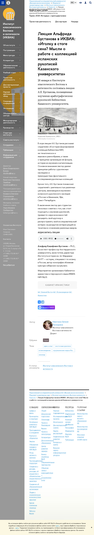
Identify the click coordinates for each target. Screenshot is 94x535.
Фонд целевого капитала (32, 455)
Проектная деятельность (9, 78)
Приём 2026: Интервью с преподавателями (47, 16)
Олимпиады (45, 420)
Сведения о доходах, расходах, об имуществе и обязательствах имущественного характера (35, 473)
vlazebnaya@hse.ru (10, 185)
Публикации (8, 150)
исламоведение (45, 350)
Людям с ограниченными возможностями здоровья (35, 496)
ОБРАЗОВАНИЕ (48, 407)
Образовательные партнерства (47, 463)
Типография (69, 428)
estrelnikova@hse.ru (10, 199)
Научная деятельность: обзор (9, 94)
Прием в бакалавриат (45, 424)
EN (75, 2)
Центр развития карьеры (44, 448)
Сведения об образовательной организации (35, 486)
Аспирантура (8, 60)
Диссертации (61, 21)
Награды (74, 21)
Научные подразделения (58, 412)
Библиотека (69, 411)
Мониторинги (58, 422)
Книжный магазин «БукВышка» (69, 422)
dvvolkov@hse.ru (9, 173)
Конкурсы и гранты (57, 443)
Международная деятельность (10, 121)
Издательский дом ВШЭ (70, 415)
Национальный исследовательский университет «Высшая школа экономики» (56, 393)
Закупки (32, 441)
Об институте (9, 45)
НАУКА (56, 407)
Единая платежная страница (33, 505)
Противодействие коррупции (35, 462)
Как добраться (9, 265)
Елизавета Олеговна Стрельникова (10, 195)
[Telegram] (42, 302)
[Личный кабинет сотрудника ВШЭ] (85, 3)
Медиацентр (69, 431)
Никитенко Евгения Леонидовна (60, 323)
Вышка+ (44, 428)
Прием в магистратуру (46, 433)
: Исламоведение (61, 292)
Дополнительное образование (47, 441)
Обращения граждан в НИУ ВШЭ (33, 447)
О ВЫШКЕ (33, 407)
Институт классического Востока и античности (68, 395)
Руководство (8, 127)
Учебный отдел (9, 72)
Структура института (7, 134)
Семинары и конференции (9, 102)
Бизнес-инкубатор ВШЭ (45, 456)
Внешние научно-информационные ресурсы (59, 451)
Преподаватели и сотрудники (35, 431)
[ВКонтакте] (39, 302)
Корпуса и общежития (33, 437)
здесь (57, 526)
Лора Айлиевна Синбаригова (9, 209)
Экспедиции (8, 108)
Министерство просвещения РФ (82, 429)
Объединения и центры (9, 114)
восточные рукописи (63, 346)
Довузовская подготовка (46, 415)
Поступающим (9, 50)
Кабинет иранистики (57, 285)
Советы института (11, 140)
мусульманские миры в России (64, 350)
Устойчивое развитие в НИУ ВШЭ (33, 424)
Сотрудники (8, 145)
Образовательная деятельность (10, 66)
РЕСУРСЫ (69, 407)
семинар (42, 355)
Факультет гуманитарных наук (39, 395)
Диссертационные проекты (11, 86)
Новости (32, 398)
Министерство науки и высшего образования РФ (82, 418)
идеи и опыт (48, 346)
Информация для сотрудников (10, 156)
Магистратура (9, 55)
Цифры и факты (32, 412)
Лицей (43, 411)
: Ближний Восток (45, 292)
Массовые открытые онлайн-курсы (82, 437)
